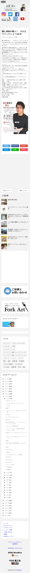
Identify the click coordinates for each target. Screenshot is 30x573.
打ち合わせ (9, 449)
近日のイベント (9, 536)
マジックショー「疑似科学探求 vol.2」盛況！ (15, 429)
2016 (6, 505)
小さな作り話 (18, 364)
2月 (7, 495)
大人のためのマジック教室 (14, 454)
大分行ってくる (10, 400)
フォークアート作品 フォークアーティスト (15, 355)
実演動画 (21, 361)
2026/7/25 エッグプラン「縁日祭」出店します (18, 237)
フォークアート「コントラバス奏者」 (18, 207)
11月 (7, 472)
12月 (8, 398)
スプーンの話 (10, 464)
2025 (7, 381)
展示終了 (8, 457)
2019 (6, 396)
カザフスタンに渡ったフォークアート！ (16, 437)
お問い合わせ (8, 532)
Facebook (15, 145)
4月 (7, 490)
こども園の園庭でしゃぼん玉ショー (18, 222)
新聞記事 (13, 367)
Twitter (6, 145)
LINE (15, 149)
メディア (20, 358)
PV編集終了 (9, 467)
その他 (13, 346)
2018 (6, 500)
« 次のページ (6, 190)
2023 (7, 386)
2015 (6, 508)
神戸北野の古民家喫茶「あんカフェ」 (16, 443)
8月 (7, 480)
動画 (5, 534)
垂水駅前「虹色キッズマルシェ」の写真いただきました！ (18, 230)
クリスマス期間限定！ (12, 426)
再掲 (9, 361)
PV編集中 (9, 469)
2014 (6, 510)
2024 (7, 384)
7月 (7, 482)
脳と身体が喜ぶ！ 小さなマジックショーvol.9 (16, 422)
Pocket (24, 149)
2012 (6, 515)
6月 (7, 485)
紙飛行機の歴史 (12, 199)
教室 (4, 361)
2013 (6, 513)
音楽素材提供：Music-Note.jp (15, 548)
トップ (6, 523)
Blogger (19, 570)
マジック (13, 358)
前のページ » (24, 190)
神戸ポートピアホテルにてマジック (16, 433)
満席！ (8, 408)
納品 (7, 447)
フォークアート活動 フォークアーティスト (15, 352)
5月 (7, 487)
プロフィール (8, 527)
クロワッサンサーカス (19, 343)
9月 (7, 477)
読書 (7, 440)
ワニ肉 (8, 405)
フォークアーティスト (9, 349)
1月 (7, 497)
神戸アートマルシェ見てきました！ (17, 245)
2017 (6, 503)
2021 (6, 391)
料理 (19, 367)
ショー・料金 (8, 530)
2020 (7, 394)
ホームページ (8, 525)
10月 (8, 475)
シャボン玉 (6, 346)
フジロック (6, 358)
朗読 (24, 367)
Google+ (23, 145)
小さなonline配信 (8, 364)
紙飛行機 (14, 361)
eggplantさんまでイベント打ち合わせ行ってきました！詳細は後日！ (18, 216)
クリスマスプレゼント (12, 417)
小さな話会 (6, 367)
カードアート (7, 343)
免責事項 (15, 544)
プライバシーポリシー (15, 542)
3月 (7, 492)
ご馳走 (8, 452)
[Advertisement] (15, 172)
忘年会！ (8, 414)
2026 (7, 379)
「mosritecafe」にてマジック (15, 403)
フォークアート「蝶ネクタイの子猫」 (16, 411)
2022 (7, 389)
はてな (6, 149)
